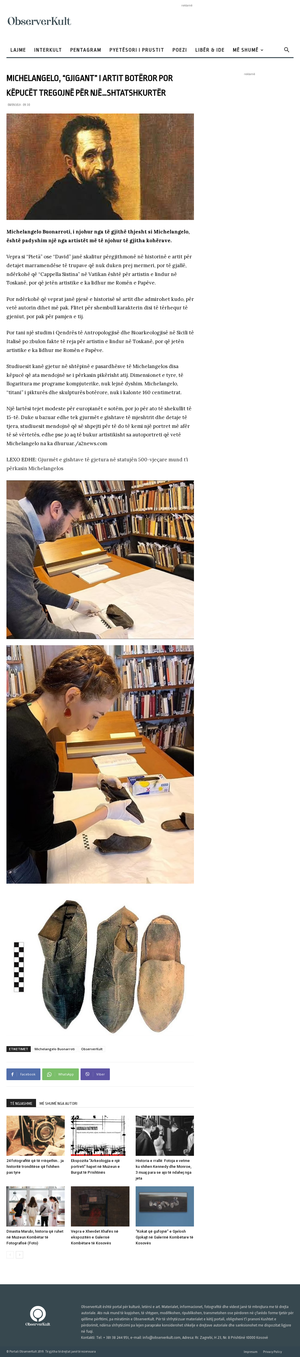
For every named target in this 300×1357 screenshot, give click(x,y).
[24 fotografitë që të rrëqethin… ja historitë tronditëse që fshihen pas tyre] (35, 1136)
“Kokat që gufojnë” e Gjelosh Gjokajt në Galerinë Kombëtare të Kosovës (164, 1237)
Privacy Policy (272, 1352)
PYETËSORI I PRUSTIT (137, 50)
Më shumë (246, 50)
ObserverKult (92, 1049)
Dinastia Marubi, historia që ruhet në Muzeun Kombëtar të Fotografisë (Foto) (34, 1237)
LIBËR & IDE (210, 50)
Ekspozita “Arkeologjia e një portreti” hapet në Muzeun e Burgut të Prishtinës (95, 1166)
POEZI (180, 50)
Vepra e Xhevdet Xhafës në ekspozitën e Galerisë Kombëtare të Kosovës (94, 1237)
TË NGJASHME (21, 1103)
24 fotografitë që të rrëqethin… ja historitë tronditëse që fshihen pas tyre (35, 1166)
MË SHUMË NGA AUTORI (58, 1103)
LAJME (18, 50)
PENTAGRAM (85, 50)
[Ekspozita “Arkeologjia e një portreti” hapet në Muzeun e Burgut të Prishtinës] (100, 1136)
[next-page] (19, 1254)
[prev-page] (10, 1254)
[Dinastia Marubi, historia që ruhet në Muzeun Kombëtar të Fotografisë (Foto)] (35, 1206)
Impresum (251, 1352)
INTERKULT (48, 50)
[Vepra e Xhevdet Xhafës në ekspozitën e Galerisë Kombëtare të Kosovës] (100, 1206)
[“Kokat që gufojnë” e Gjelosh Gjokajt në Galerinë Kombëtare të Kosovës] (165, 1206)
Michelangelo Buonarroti (55, 1049)
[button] (286, 50)
